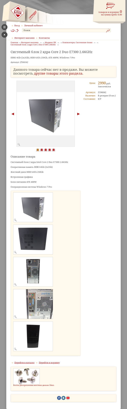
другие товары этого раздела (58, 73)
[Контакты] (17, 30)
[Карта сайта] (13, 30)
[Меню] (4, 27)
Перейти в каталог (24, 362)
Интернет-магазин (24, 38)
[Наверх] (4, 35)
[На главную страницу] (32, 13)
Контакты (44, 38)
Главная (14, 43)
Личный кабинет (33, 25)
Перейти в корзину (49, 362)
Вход (17, 25)
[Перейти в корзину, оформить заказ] (110, 5)
